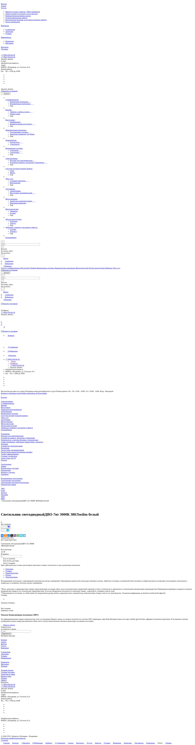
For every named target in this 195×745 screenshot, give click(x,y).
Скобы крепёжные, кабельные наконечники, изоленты (22, 442)
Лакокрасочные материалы (11, 410)
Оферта (4, 680)
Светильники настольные (11, 480)
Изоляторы (5, 448)
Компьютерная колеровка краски (18, 16)
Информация (6, 658)
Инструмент (5, 407)
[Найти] (3, 255)
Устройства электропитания (11, 446)
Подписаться (6, 634)
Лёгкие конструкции (9, 426)
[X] (11, 535)
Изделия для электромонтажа (12, 436)
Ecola (3, 491)
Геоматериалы (6, 412)
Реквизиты (9, 41)
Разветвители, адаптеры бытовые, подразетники (19, 440)
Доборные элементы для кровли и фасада (17, 428)
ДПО (3, 497)
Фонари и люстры (8, 472)
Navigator (4, 495)
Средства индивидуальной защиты (14, 416)
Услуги (3, 646)
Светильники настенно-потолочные (15, 482)
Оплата (8, 575)
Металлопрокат (7, 422)
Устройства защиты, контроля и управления (18, 438)
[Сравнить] (5, 530)
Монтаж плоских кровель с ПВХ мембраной (22, 12)
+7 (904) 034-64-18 (8, 55)
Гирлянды (5, 474)
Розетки (4, 460)
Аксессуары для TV (8, 458)
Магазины (9, 43)
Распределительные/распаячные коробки (16, 452)
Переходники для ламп (10, 468)
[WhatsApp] (18, 535)
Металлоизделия (7, 424)
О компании (10, 30)
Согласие (4, 740)
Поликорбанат (6, 430)
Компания (5, 648)
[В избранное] (6, 526)
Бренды (4, 644)
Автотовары (5, 420)
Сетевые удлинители (9, 456)
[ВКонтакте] (2, 535)
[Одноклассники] (5, 535)
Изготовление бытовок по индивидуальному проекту (26, 20)
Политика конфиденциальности (13, 738)
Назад (13, 361)
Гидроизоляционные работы (16, 18)
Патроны (4, 444)
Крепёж (4, 405)
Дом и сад (5, 418)
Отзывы (8, 34)
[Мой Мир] (8, 535)
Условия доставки (8, 672)
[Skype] (21, 535)
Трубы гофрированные (10, 454)
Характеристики (11, 573)
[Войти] (2, 319)
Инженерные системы (9, 414)
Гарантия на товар (8, 674)
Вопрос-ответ (6, 676)
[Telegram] (24, 535)
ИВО (3, 499)
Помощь (4, 666)
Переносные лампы (8, 485)
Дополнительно (11, 577)
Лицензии (9, 32)
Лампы (3, 466)
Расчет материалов (12, 22)
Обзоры (4, 678)
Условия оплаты (7, 670)
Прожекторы (6, 470)
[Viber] (15, 535)
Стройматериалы (7, 403)
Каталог (4, 640)
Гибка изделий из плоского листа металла (21, 14)
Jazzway (4, 493)
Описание (9, 569)
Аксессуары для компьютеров (12, 450)
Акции (3, 642)
